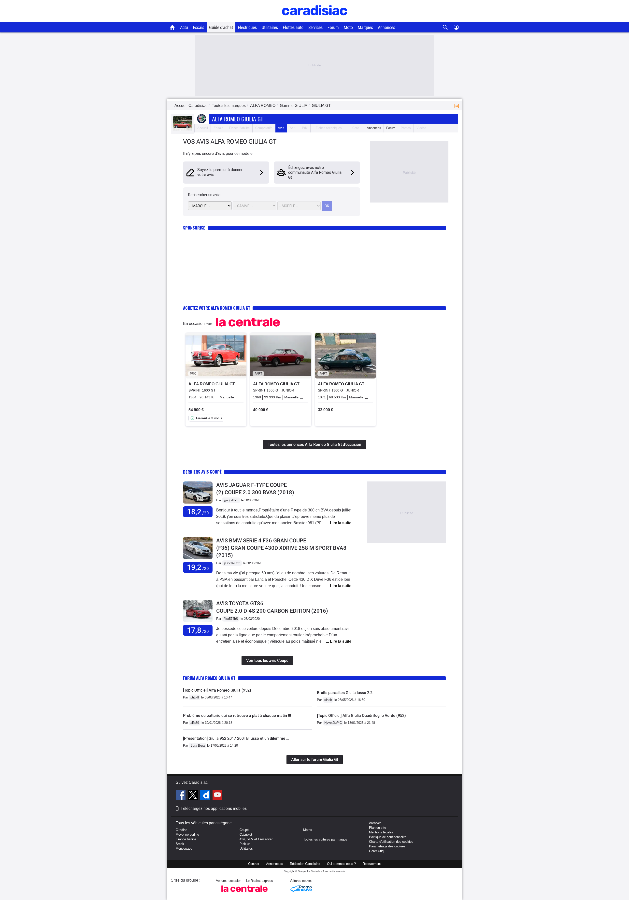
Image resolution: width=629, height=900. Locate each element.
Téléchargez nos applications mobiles (214, 808)
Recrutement (372, 864)
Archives (375, 823)
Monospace (184, 848)
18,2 (198, 512)
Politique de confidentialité (387, 837)
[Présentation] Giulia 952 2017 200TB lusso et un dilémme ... (236, 738)
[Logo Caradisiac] (314, 20)
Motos (307, 830)
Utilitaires (270, 27)
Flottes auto (293, 27)
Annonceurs (274, 864)
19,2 (198, 567)
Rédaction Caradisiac (305, 864)
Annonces (386, 27)
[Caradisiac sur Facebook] (181, 795)
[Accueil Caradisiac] (172, 27)
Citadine (181, 830)
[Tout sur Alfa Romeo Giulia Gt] (182, 129)
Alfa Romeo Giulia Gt (237, 118)
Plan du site (377, 827)
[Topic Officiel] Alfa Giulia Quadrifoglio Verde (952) (361, 715)
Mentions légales (381, 832)
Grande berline (186, 839)
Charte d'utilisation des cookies (391, 841)
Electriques (247, 27)
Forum (333, 27)
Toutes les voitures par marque (325, 839)
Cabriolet (246, 834)
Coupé (244, 830)
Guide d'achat (221, 27)
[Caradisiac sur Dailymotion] (205, 795)
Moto (348, 27)
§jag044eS (231, 500)
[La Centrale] (244, 893)
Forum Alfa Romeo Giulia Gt (209, 678)
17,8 (198, 630)
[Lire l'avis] (198, 504)
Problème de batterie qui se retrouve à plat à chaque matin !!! (237, 715)
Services (315, 27)
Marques (365, 27)
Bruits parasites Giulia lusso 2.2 (344, 692)
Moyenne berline (187, 834)
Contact (253, 864)
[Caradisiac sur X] (193, 795)
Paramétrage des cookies (387, 846)
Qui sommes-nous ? (341, 864)
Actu (184, 27)
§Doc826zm (232, 563)
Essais (198, 27)
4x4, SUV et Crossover (256, 839)
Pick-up (245, 844)
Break (180, 844)
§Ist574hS (231, 619)
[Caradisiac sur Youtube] (217, 795)
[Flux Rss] (458, 105)
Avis (281, 128)
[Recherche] (445, 27)
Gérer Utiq (376, 851)
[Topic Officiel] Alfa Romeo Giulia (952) (217, 690)
